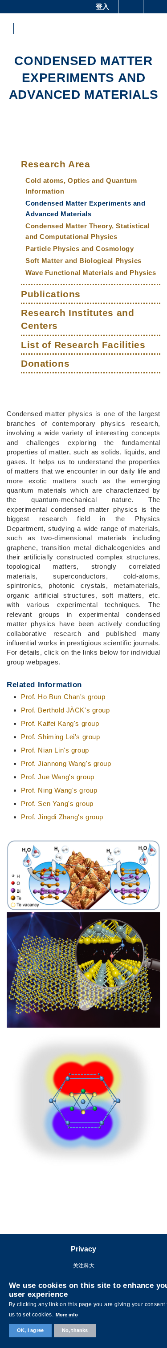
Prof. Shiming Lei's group (60, 737)
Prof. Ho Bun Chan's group (63, 696)
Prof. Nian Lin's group (55, 750)
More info (67, 1314)
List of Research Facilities (83, 345)
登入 (102, 6)
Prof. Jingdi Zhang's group (62, 817)
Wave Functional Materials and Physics (90, 272)
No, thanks (75, 1330)
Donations (45, 363)
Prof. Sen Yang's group (57, 803)
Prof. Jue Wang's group (57, 777)
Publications (51, 294)
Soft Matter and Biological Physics (83, 260)
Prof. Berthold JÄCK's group (65, 710)
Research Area (55, 164)
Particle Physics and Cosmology (79, 248)
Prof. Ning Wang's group (59, 790)
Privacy (83, 1249)
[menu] (154, 28)
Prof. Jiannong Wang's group (66, 763)
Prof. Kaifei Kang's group (60, 723)
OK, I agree (30, 1330)
